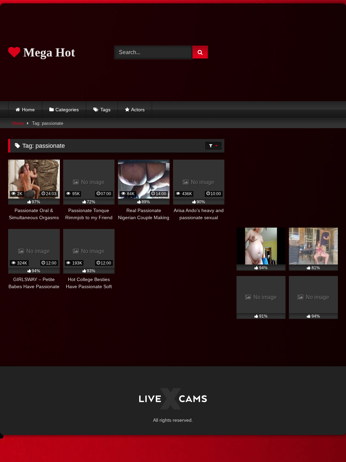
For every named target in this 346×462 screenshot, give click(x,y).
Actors (138, 109)
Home (28, 109)
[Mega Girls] (173, 400)
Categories (67, 109)
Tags (105, 109)
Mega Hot (47, 52)
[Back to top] (325, 441)
